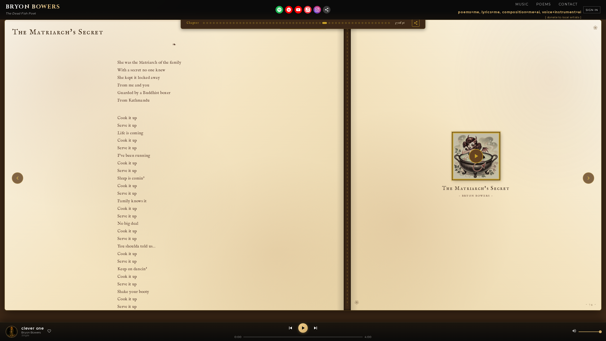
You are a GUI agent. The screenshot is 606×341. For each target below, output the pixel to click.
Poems (543, 4)
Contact (568, 4)
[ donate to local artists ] (563, 17)
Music (522, 4)
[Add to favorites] (49, 332)
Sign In (592, 10)
